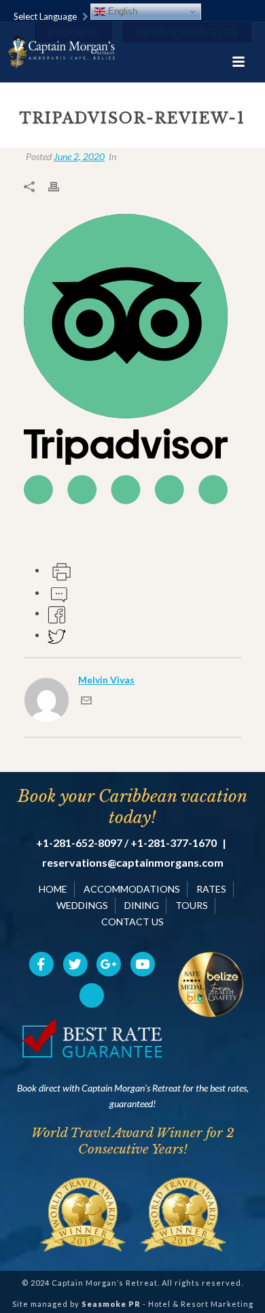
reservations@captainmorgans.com (133, 862)
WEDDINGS (82, 905)
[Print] (60, 186)
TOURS (191, 905)
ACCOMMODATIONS (132, 889)
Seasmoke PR (111, 1303)
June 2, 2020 (79, 156)
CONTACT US (132, 921)
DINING (141, 905)
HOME (53, 889)
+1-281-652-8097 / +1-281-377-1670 (126, 843)
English (121, 11)
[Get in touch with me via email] (86, 702)
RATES (211, 889)
